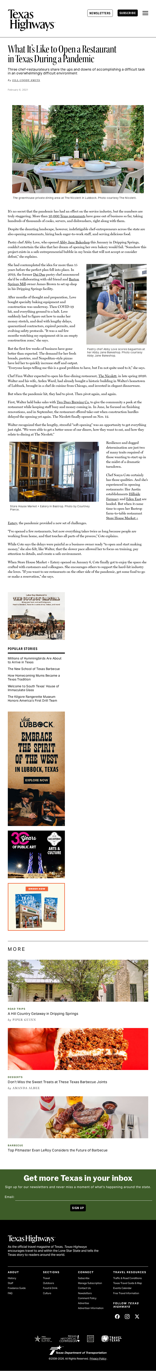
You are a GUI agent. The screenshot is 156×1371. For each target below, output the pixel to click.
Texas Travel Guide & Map (127, 1283)
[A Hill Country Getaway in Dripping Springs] (78, 1000)
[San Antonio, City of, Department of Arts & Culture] (36, 877)
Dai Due (39, 274)
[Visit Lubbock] (36, 824)
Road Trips (16, 1008)
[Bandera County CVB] (36, 638)
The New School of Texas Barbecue (34, 669)
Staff (10, 1283)
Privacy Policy (98, 1358)
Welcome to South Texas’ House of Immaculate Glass (33, 688)
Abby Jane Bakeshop (75, 242)
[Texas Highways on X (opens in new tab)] (137, 1316)
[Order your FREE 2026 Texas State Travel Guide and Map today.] (36, 929)
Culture (47, 1293)
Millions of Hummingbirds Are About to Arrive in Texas (35, 660)
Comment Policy (87, 1298)
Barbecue (15, 1145)
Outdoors (48, 1283)
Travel (46, 1278)
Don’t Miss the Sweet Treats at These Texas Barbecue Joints (57, 1082)
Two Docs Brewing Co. (73, 402)
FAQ (10, 1293)
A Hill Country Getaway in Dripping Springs (43, 1013)
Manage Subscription (90, 1283)
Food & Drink (50, 1288)
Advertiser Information (90, 1308)
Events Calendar (122, 1288)
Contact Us (84, 1288)
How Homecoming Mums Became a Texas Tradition (34, 677)
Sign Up (78, 1208)
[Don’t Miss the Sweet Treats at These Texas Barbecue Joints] (78, 1068)
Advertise (83, 1303)
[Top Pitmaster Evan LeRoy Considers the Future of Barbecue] (78, 1137)
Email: (9, 1197)
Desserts (15, 1077)
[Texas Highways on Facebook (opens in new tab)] (117, 1316)
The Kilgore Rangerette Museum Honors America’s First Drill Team (32, 699)
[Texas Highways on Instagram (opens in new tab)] (127, 1316)
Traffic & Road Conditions (127, 1278)
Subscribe (127, 13)
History (12, 1278)
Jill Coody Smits (26, 80)
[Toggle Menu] (145, 13)
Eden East (133, 499)
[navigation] (145, 13)
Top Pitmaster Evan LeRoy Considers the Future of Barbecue (58, 1150)
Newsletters (100, 13)
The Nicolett (107, 376)
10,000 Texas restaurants (67, 216)
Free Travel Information (126, 1293)
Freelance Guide (17, 1288)
